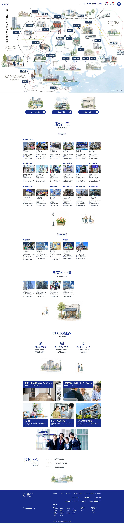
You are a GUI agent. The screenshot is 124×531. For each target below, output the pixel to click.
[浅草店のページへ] (45, 29)
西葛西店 (68, 513)
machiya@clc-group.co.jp (82, 180)
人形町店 (56, 508)
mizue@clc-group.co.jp (95, 156)
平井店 (74, 512)
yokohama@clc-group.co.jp (42, 256)
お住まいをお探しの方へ (95, 501)
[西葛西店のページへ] (75, 58)
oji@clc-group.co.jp (54, 203)
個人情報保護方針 (77, 493)
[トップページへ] (32, 495)
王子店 (67, 510)
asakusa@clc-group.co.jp (82, 203)
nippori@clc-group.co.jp (68, 180)
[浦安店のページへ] (92, 58)
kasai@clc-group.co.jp (68, 156)
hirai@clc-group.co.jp (28, 156)
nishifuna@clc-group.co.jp (68, 256)
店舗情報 (89, 3)
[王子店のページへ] (34, 11)
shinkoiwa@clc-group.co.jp (95, 180)
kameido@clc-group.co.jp (55, 180)
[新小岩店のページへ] (76, 25)
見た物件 (112, 4)
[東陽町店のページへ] (65, 58)
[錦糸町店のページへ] (60, 38)
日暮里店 (56, 510)
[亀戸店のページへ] (69, 38)
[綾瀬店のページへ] (80, 15)
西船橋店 (82, 508)
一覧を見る (34, 465)
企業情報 (61, 493)
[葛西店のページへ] (85, 58)
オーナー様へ (82, 3)
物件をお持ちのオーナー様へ (72, 501)
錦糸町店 (62, 512)
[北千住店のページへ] (57, 16)
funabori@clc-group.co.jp (82, 156)
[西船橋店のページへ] (113, 42)
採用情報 (94, 3)
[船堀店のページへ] (81, 49)
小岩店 (61, 513)
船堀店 (55, 515)
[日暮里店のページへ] (29, 25)
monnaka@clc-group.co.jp (29, 180)
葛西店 (74, 513)
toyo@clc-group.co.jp (41, 180)
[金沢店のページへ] (53, 87)
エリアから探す (76, 497)
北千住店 (68, 508)
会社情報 (100, 3)
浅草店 (61, 508)
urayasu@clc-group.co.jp (82, 256)
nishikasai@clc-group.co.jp (55, 156)
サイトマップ (68, 493)
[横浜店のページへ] (25, 81)
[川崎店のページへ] (22, 71)
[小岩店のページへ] (88, 22)
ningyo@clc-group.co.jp (95, 203)
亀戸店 (67, 512)
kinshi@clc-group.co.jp (68, 203)
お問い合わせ (28, 508)
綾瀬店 (74, 508)
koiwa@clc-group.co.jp (42, 156)
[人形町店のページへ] (35, 42)
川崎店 (93, 508)
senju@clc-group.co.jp (29, 203)
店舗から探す (98, 497)
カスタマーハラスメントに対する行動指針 (92, 493)
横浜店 (93, 510)
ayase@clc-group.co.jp (42, 203)
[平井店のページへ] (69, 30)
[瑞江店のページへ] (97, 40)
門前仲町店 (75, 510)
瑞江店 (61, 515)
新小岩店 (56, 513)
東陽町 (55, 512)
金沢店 (93, 512)
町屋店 (61, 510)
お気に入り (106, 4)
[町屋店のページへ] (44, 13)
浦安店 (82, 510)
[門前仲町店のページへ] (51, 55)
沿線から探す (87, 497)
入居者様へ (84, 501)
